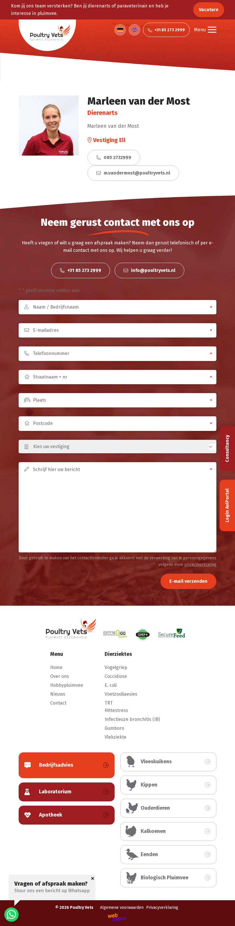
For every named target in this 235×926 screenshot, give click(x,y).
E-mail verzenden (188, 581)
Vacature (208, 9)
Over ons (59, 676)
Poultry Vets (81, 907)
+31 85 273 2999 (83, 270)
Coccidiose (116, 676)
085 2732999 (117, 157)
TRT (109, 703)
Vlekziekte (115, 737)
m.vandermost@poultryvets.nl (136, 173)
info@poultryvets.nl (152, 270)
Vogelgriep (116, 667)
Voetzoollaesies (121, 694)
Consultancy (227, 448)
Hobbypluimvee (66, 685)
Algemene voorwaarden (122, 907)
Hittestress (116, 710)
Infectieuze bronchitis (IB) (132, 719)
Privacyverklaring (162, 907)
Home (56, 667)
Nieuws (57, 694)
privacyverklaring (200, 564)
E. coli (111, 685)
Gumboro (114, 728)
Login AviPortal (227, 505)
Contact (58, 703)
